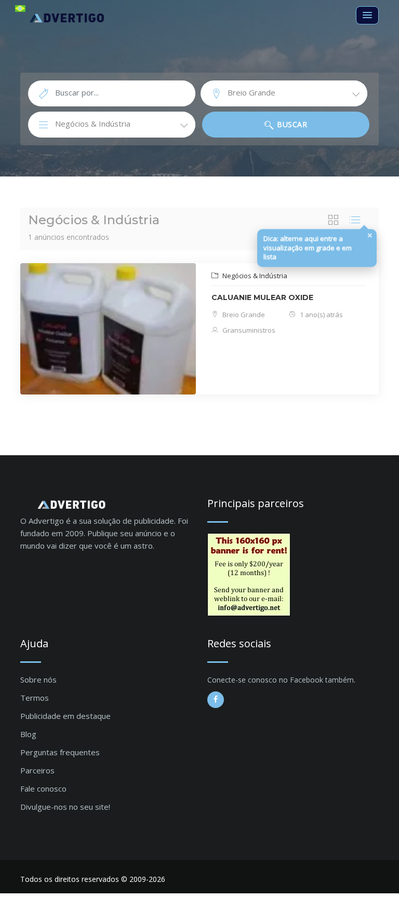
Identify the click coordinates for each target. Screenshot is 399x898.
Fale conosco (43, 788)
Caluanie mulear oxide (262, 297)
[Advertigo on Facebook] (215, 699)
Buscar (291, 124)
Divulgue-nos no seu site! (65, 806)
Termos (34, 697)
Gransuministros (248, 330)
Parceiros (37, 770)
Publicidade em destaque (65, 716)
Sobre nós (38, 679)
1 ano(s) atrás (320, 314)
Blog (28, 734)
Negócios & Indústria (254, 275)
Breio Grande (243, 314)
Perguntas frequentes (60, 752)
